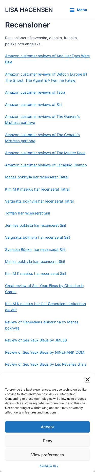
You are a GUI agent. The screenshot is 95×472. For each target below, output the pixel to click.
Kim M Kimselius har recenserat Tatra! (37, 189)
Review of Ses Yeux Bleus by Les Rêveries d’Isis (45, 364)
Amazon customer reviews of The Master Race (45, 153)
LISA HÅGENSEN (29, 9)
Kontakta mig (49, 465)
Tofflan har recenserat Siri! (27, 213)
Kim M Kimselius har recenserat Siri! (35, 273)
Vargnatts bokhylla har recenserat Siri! (37, 237)
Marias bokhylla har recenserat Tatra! (36, 177)
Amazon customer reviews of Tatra (35, 92)
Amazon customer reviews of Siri (33, 104)
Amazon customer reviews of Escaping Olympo (46, 165)
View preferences (47, 454)
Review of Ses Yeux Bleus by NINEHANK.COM (44, 352)
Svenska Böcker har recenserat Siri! (35, 249)
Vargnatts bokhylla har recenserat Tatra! (39, 201)
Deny (47, 440)
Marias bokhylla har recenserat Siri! (35, 261)
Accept (47, 426)
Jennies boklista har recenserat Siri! (35, 225)
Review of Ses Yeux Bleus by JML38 (36, 340)
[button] (87, 379)
